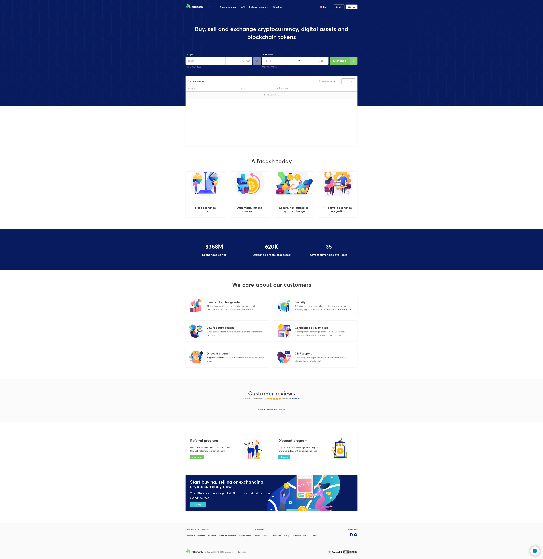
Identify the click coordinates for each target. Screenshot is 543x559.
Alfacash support (336, 357)
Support (212, 535)
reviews (296, 398)
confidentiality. (343, 309)
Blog (286, 535)
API (243, 7)
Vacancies (276, 535)
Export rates (245, 535)
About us (277, 7)
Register (211, 357)
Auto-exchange (228, 7)
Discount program (227, 535)
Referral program (258, 7)
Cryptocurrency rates (195, 535)
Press (266, 535)
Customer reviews (300, 535)
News (257, 535)
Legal (314, 535)
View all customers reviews (271, 408)
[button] (209, 7)
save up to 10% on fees (232, 357)
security (326, 309)
